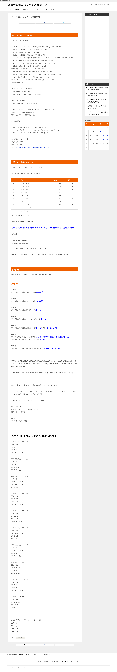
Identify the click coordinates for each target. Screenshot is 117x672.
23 (107, 140)
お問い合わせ (26, 9)
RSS (45, 9)
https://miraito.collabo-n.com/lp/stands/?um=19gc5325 (31, 147)
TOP (10, 9)
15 (104, 135)
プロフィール (37, 9)
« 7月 (86, 152)
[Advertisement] (97, 47)
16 (107, 135)
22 (104, 140)
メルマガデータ (20, 637)
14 (100, 135)
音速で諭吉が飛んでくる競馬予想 (27, 5)
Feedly (52, 9)
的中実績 (17, 9)
